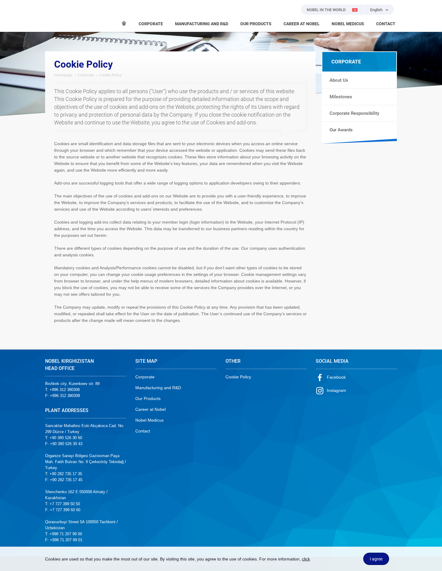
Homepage (63, 75)
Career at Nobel (150, 409)
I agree (376, 559)
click (306, 559)
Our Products (148, 398)
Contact (142, 431)
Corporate (86, 75)
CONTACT (385, 23)
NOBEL (53, 16)
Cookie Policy (238, 376)
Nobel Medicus (149, 420)
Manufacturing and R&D (158, 387)
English (376, 10)
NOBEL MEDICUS (348, 23)
